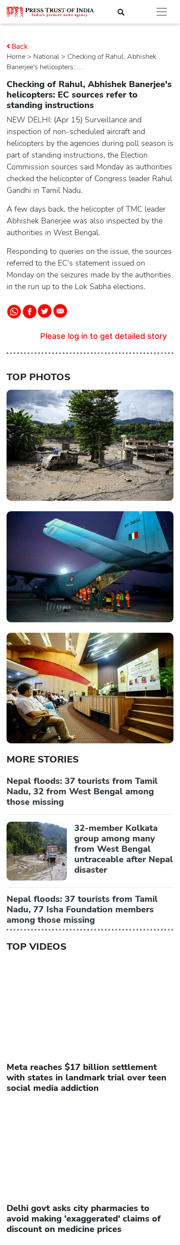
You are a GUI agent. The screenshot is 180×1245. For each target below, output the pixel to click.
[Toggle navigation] (161, 11)
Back (20, 46)
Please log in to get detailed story (103, 336)
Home (16, 56)
